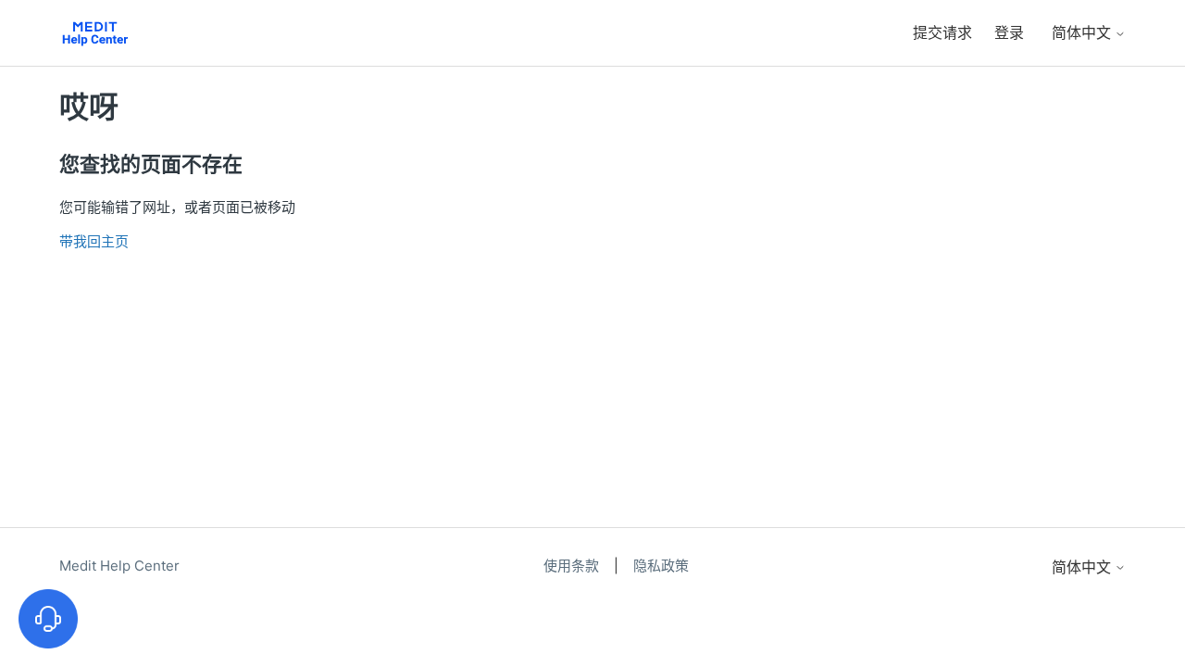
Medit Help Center (119, 565)
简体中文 (1083, 32)
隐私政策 (661, 565)
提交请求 (942, 32)
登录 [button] (1009, 32)
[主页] (95, 33)
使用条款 (573, 565)
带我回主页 (94, 241)
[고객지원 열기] (48, 618)
